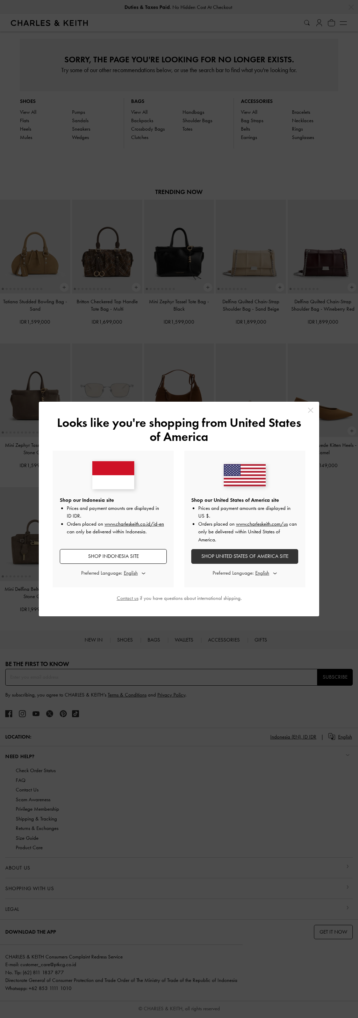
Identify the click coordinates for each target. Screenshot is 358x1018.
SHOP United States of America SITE (244, 556)
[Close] (311, 410)
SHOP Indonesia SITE (113, 556)
